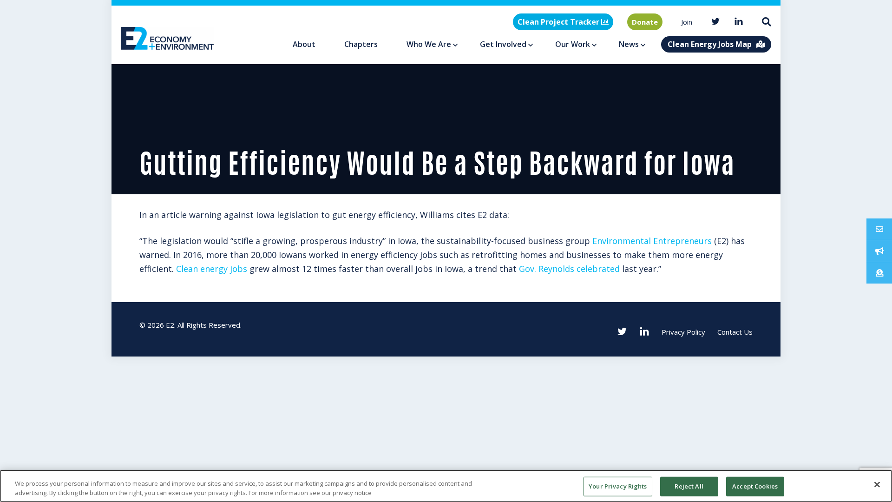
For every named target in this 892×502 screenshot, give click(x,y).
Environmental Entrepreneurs (652, 240)
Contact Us (735, 332)
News (629, 44)
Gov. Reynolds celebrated (569, 268)
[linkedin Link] (738, 22)
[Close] (877, 485)
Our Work (572, 44)
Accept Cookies (755, 486)
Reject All (689, 486)
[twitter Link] (715, 22)
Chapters (361, 44)
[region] (446, 486)
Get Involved (503, 44)
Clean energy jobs (211, 268)
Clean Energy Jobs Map (710, 44)
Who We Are (429, 44)
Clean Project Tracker (559, 22)
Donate (645, 21)
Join (686, 21)
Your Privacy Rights (618, 486)
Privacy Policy (683, 332)
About (304, 44)
